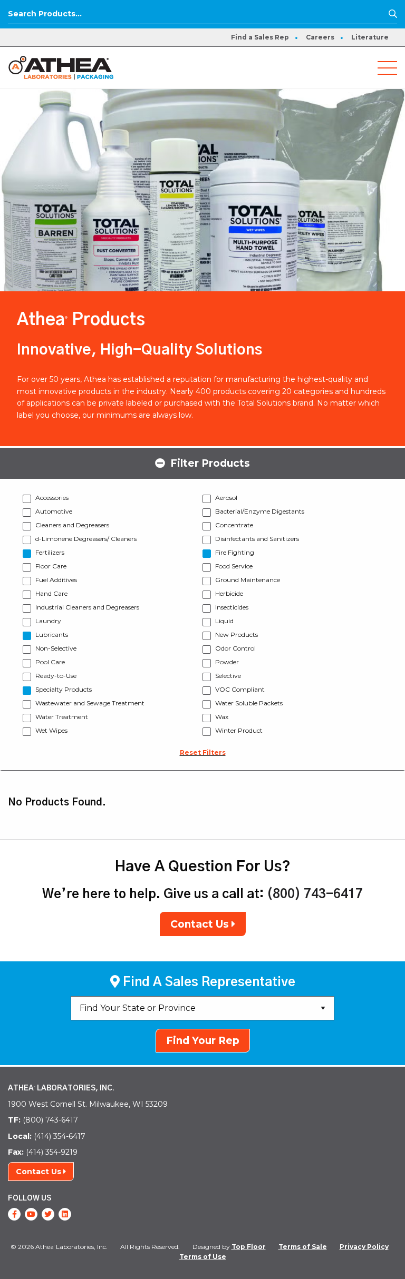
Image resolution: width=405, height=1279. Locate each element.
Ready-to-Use (55, 676)
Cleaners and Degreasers (72, 525)
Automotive (53, 511)
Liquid (224, 621)
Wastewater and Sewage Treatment (89, 703)
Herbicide (229, 593)
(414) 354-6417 (46, 1136)
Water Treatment (61, 717)
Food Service (234, 566)
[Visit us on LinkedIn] (65, 1214)
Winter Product (239, 730)
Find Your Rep (202, 1041)
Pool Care (50, 662)
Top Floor (249, 1247)
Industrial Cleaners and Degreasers (87, 607)
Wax (221, 717)
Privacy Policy (364, 1247)
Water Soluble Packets (249, 703)
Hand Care (51, 593)
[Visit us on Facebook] (14, 1214)
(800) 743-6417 (315, 894)
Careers (320, 37)
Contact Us (201, 924)
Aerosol (226, 497)
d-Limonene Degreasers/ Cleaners (86, 539)
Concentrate (234, 525)
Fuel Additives (56, 580)
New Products (236, 634)
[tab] (202, 462)
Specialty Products (63, 689)
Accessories (52, 497)
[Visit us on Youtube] (31, 1214)
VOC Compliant (240, 689)
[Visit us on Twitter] (48, 1214)
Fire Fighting (234, 552)
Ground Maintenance (247, 580)
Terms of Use (202, 1257)
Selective (228, 676)
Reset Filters (203, 752)
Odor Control (235, 648)
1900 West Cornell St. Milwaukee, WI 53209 (88, 1104)
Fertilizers (49, 552)
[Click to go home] (61, 67)
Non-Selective (55, 648)
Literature (370, 37)
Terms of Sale (302, 1247)
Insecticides (231, 607)
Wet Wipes (51, 730)
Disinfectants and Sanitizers (257, 539)
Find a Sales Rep (260, 37)
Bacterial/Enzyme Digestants (259, 511)
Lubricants (51, 634)
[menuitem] (260, 37)
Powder (227, 662)
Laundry (48, 621)
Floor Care (50, 566)
